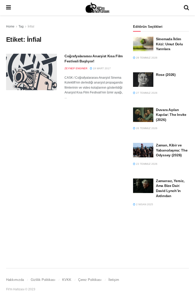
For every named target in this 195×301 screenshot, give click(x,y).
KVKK (66, 280)
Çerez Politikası (90, 280)
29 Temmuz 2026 (146, 57)
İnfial (31, 26)
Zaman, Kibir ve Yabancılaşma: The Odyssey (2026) (171, 150)
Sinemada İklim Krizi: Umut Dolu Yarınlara (169, 44)
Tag (21, 26)
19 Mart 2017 (101, 68)
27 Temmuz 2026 (146, 92)
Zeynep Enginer (75, 68)
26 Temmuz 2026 (146, 128)
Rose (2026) (166, 75)
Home (10, 26)
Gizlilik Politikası (43, 280)
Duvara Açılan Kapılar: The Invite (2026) (171, 115)
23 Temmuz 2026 (146, 163)
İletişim (113, 280)
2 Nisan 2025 (144, 204)
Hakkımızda (15, 280)
